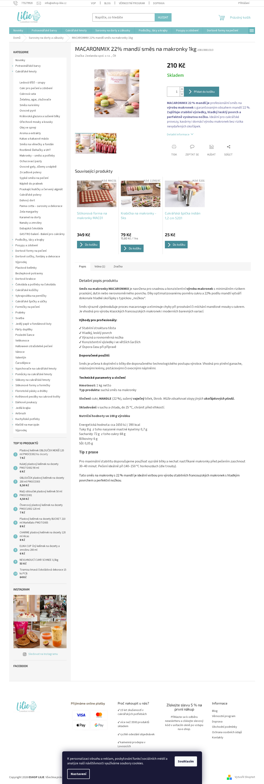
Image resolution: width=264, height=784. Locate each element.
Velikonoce (22, 341)
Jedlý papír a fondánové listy (33, 324)
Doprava (158, 3)
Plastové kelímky (26, 268)
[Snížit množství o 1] (182, 94)
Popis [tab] (82, 266)
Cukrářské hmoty (26, 71)
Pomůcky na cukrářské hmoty (33, 374)
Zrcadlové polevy (31, 172)
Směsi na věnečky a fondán (37, 144)
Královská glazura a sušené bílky (40, 116)
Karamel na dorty (30, 217)
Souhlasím (186, 761)
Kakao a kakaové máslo (34, 139)
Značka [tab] (118, 266)
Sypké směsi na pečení (34, 178)
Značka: (95, 56)
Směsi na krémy (29, 105)
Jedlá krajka (22, 408)
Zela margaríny (29, 212)
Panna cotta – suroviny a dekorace (41, 206)
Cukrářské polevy (31, 195)
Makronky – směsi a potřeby (37, 156)
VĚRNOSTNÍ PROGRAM (132, 3)
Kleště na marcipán (27, 425)
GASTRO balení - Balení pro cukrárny (42, 234)
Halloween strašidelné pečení (33, 346)
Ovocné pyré (28, 111)
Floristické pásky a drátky (31, 391)
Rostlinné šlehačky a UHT (35, 150)
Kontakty (217, 738)
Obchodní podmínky (224, 727)
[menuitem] (18, 30)
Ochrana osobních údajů (227, 732)
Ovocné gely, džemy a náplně (38, 167)
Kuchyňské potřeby (27, 419)
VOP (93, 3)
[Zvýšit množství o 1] (182, 89)
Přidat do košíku (204, 91)
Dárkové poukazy (26, 402)
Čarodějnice (22, 363)
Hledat (163, 17)
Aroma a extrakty (30, 133)
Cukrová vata (28, 94)
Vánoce (20, 352)
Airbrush (20, 413)
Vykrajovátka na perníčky (31, 296)
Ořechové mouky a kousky (36, 122)
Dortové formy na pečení (31, 251)
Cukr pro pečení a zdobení (36, 88)
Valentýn (20, 357)
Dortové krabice (25, 279)
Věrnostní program (223, 716)
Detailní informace (178, 134)
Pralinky (20, 313)
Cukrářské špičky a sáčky (31, 301)
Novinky (20, 60)
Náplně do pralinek (31, 184)
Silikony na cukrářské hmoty (32, 380)
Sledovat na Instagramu (43, 654)
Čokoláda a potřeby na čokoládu (35, 284)
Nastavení (78, 774)
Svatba (19, 318)
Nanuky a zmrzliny (31, 223)
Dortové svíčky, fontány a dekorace (37, 256)
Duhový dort (27, 200)
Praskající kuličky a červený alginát (41, 189)
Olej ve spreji (28, 128)
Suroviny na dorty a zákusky (32, 77)
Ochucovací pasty (31, 161)
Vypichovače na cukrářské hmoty (36, 369)
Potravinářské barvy (28, 66)
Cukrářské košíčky (26, 290)
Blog (107, 3)
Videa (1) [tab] (100, 266)
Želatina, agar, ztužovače (35, 100)
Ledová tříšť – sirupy (32, 83)
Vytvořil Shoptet (245, 777)
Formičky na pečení (27, 307)
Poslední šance (24, 335)
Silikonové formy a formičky (32, 385)
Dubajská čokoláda (31, 228)
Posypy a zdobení (26, 245)
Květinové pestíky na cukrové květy (37, 397)
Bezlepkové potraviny (29, 273)
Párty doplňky (24, 329)
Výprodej (21, 262)
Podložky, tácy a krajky (29, 240)
